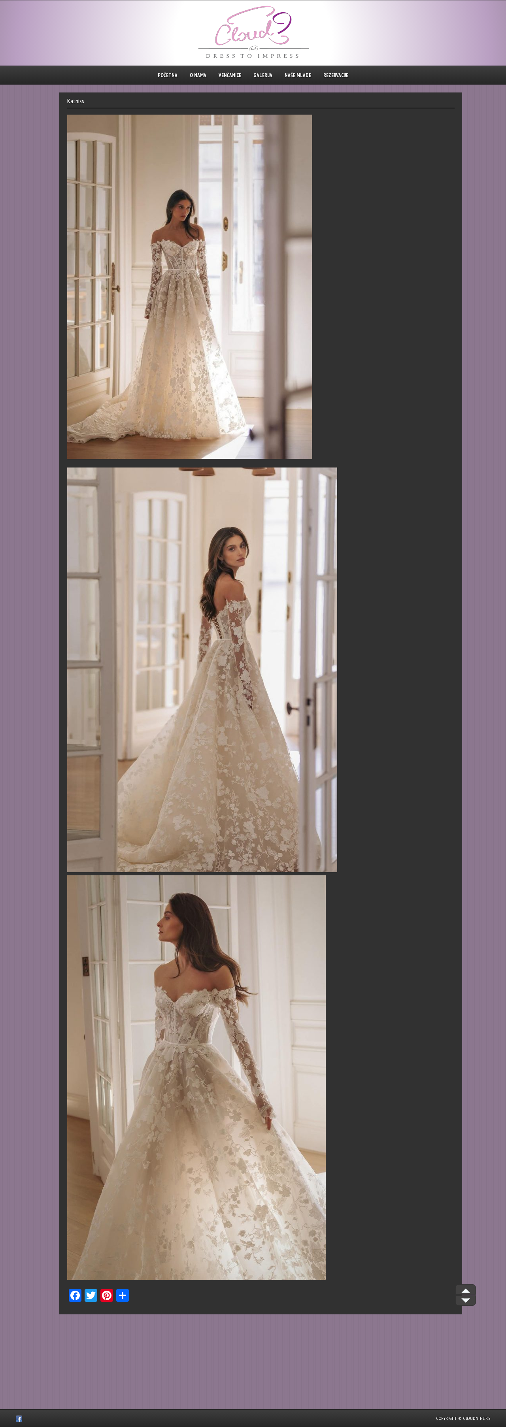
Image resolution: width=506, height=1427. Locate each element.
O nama (198, 75)
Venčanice (230, 75)
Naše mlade (298, 75)
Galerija (262, 75)
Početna (167, 75)
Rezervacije (335, 75)
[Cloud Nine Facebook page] (19, 1420)
